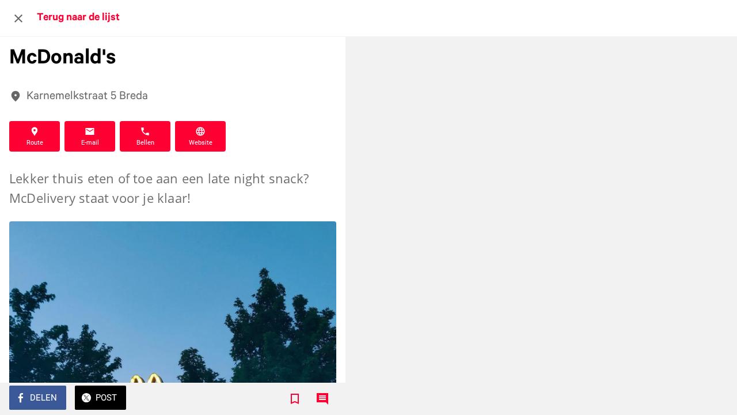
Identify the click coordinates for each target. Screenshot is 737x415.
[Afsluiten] (18, 18)
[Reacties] (322, 399)
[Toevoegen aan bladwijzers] (295, 399)
